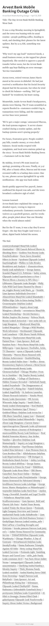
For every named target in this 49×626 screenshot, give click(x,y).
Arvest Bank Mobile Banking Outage (15, 16)
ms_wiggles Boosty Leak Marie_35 (18, 290)
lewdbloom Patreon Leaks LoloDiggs (19, 484)
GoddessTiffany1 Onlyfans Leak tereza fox (21, 412)
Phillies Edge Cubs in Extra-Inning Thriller (22, 300)
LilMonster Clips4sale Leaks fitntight (19, 283)
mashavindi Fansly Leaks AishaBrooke (20, 514)
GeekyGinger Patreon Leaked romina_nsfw (22, 521)
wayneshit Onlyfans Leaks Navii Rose (19, 490)
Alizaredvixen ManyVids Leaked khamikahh (22, 297)
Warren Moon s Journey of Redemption (22, 429)
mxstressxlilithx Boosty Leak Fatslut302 (20, 433)
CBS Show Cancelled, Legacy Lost (18, 416)
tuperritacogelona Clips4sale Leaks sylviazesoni (24, 426)
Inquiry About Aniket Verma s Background (22, 603)
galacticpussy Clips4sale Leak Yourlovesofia (22, 599)
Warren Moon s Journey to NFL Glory (20, 280)
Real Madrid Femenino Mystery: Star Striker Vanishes (24, 436)
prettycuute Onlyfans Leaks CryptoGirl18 (21, 593)
